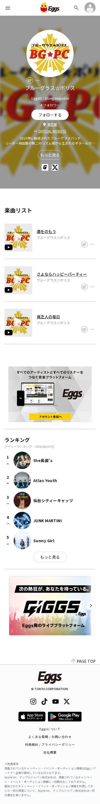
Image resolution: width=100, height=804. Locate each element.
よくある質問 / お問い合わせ (50, 736)
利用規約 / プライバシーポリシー (50, 744)
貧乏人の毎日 (48, 316)
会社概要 (50, 752)
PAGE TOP (86, 661)
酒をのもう (46, 231)
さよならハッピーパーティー (62, 274)
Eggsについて (50, 729)
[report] (37, 80)
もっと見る (50, 155)
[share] (29, 80)
